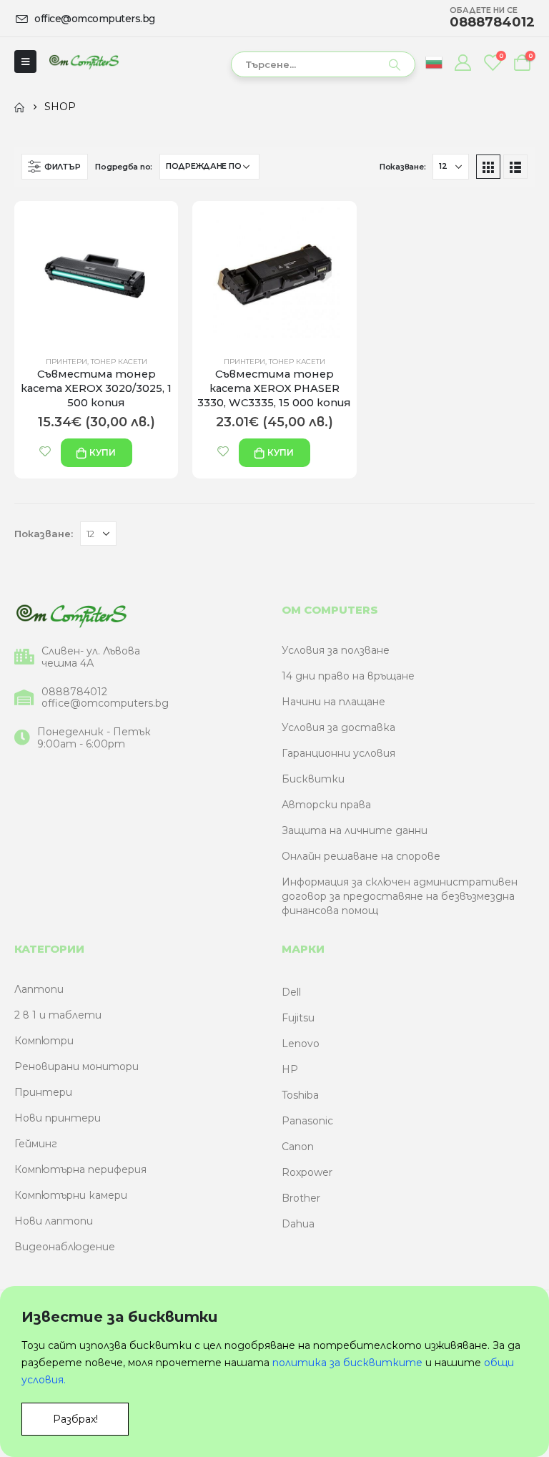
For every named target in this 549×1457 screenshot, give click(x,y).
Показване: (402, 167)
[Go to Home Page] (19, 107)
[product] (96, 272)
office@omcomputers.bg (105, 703)
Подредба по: (123, 167)
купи (102, 452)
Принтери (66, 361)
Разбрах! (75, 1419)
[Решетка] (488, 166)
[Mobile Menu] (25, 61)
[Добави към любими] (45, 451)
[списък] (515, 166)
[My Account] (462, 62)
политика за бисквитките (347, 1362)
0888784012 (74, 692)
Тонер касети (119, 361)
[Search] (395, 64)
